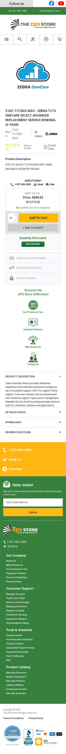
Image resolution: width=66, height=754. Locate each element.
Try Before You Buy (16, 614)
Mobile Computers (16, 676)
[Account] (46, 39)
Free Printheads (15, 656)
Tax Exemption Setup (17, 623)
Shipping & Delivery (16, 606)
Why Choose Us (14, 565)
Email (40, 184)
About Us (11, 560)
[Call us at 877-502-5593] (5, 542)
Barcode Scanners (16, 672)
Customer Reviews (16, 573)
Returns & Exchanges (17, 602)
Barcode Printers (15, 680)
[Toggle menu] (6, 40)
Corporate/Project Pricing (20, 647)
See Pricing (33, 244)
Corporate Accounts (17, 652)
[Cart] (59, 39)
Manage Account (15, 593)
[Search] (19, 39)
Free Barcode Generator (19, 639)
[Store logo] (20, 531)
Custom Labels (14, 635)
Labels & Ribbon (15, 685)
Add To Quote (34, 227)
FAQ (8, 660)
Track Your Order (15, 598)
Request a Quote (15, 610)
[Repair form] (33, 39)
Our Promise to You (50, 11)
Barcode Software (16, 693)
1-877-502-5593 (23, 184)
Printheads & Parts (16, 689)
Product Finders (15, 643)
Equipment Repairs (16, 618)
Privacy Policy (13, 581)
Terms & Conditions (16, 577)
